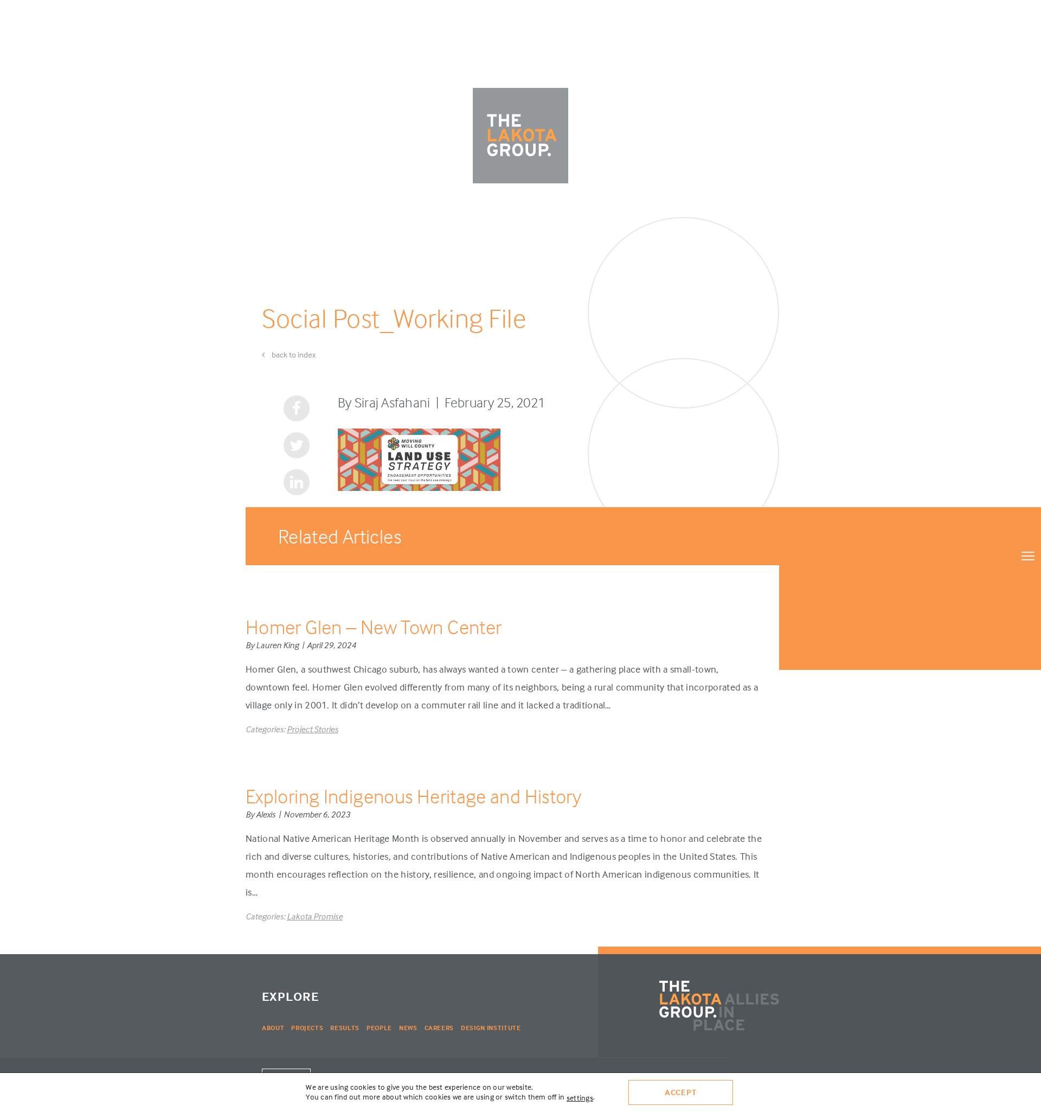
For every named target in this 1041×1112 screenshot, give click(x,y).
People (379, 1028)
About (273, 1028)
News (408, 1028)
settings (580, 1097)
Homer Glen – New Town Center (374, 627)
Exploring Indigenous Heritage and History (413, 796)
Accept (681, 1092)
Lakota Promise (315, 916)
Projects (307, 1028)
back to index (293, 354)
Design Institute (490, 1028)
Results (344, 1028)
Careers (439, 1028)
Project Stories (312, 729)
